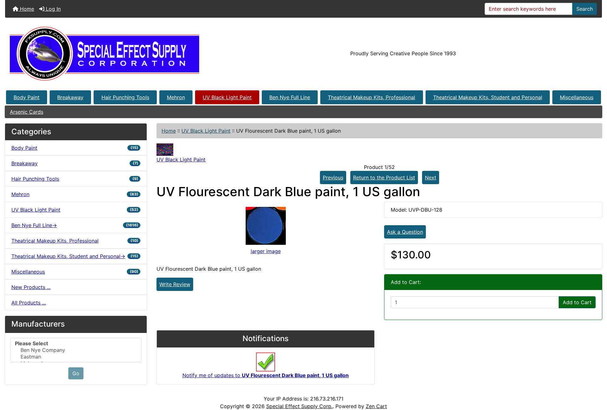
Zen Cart (376, 406)
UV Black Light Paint (227, 97)
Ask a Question (405, 232)
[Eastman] (76, 356)
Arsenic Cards (26, 112)
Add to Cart (577, 302)
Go (75, 373)
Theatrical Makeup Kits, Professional (371, 97)
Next (430, 177)
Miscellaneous (576, 97)
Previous (333, 177)
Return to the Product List (384, 177)
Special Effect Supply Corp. (299, 406)
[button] (595, 379)
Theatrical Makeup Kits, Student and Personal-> (74, 256)
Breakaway (70, 97)
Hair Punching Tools (125, 97)
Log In (52, 9)
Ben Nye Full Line (289, 97)
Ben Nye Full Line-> (74, 225)
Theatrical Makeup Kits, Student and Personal (487, 97)
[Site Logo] (104, 53)
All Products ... (28, 302)
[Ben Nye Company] (76, 350)
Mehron (176, 97)
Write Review (174, 284)
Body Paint (27, 97)
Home (26, 9)
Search (584, 9)
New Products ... (31, 287)
